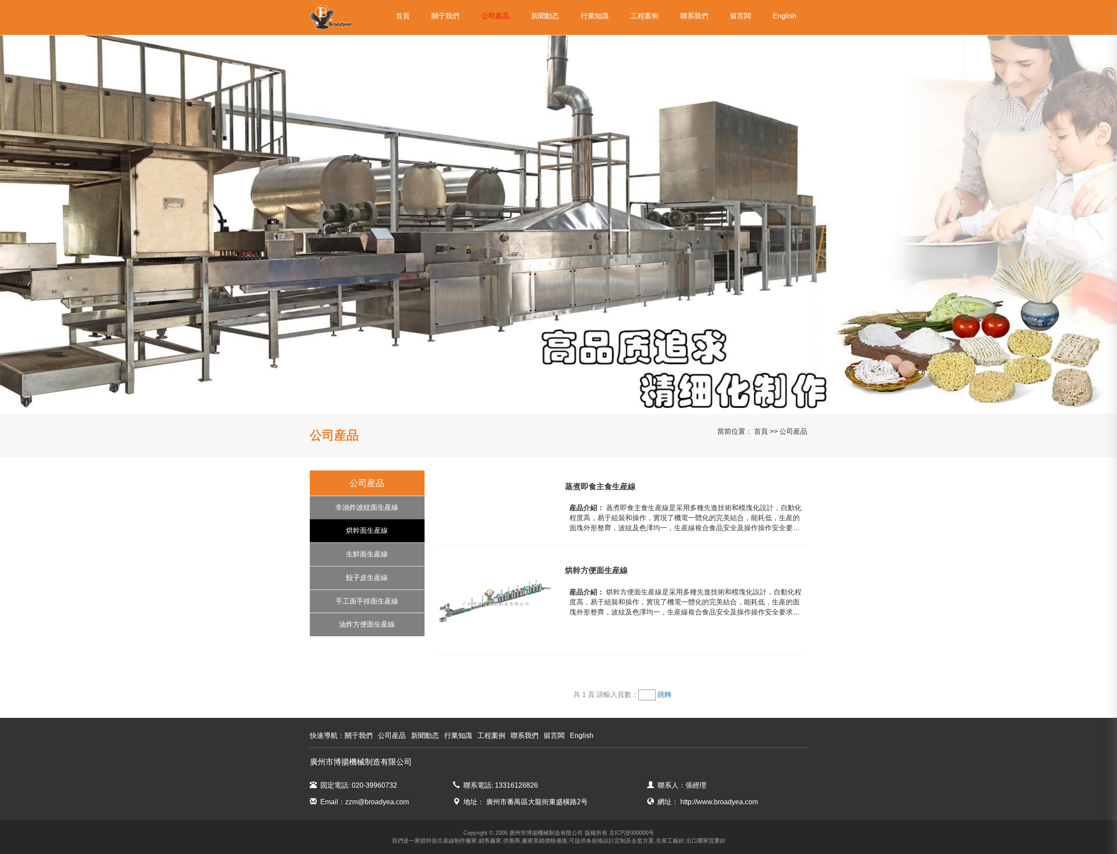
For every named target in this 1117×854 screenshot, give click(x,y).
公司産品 (495, 16)
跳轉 (665, 694)
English (784, 16)
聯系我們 (694, 16)
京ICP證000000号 (631, 833)
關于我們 (445, 16)
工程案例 (644, 16)
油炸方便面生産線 (367, 624)
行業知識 (595, 16)
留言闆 (740, 16)
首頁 (403, 16)
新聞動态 (545, 16)
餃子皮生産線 (367, 577)
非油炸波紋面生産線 (367, 507)
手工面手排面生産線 (367, 601)
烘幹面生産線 (367, 530)
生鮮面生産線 (367, 554)
